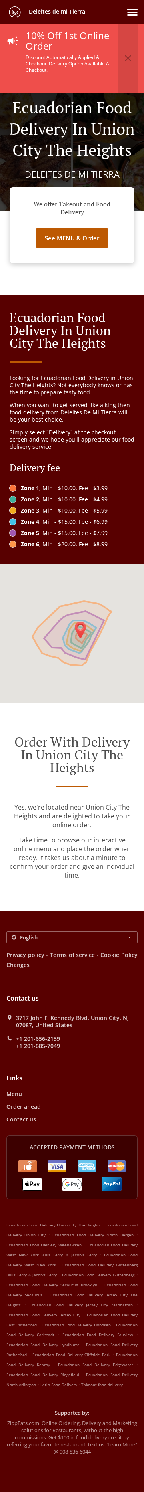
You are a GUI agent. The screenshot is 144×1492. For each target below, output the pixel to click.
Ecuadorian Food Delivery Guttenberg (98, 1275)
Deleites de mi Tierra (56, 11)
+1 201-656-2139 (38, 1038)
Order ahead (23, 1106)
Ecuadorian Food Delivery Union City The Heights (53, 1225)
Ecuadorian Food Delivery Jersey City (43, 1315)
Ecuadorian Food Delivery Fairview (97, 1334)
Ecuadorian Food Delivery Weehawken (44, 1245)
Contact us (21, 1119)
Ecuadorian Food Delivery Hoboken (76, 1325)
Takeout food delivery (102, 1384)
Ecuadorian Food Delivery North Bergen (92, 1235)
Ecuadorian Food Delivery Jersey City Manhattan (81, 1305)
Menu (14, 1094)
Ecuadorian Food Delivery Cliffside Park (71, 1354)
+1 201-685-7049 (38, 1046)
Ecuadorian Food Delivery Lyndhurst (42, 1344)
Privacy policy (25, 955)
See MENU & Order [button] (72, 238)
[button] (132, 12)
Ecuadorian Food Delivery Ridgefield (42, 1374)
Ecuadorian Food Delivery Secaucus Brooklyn (51, 1285)
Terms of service (72, 955)
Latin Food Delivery (59, 1384)
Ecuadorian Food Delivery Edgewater (95, 1364)
